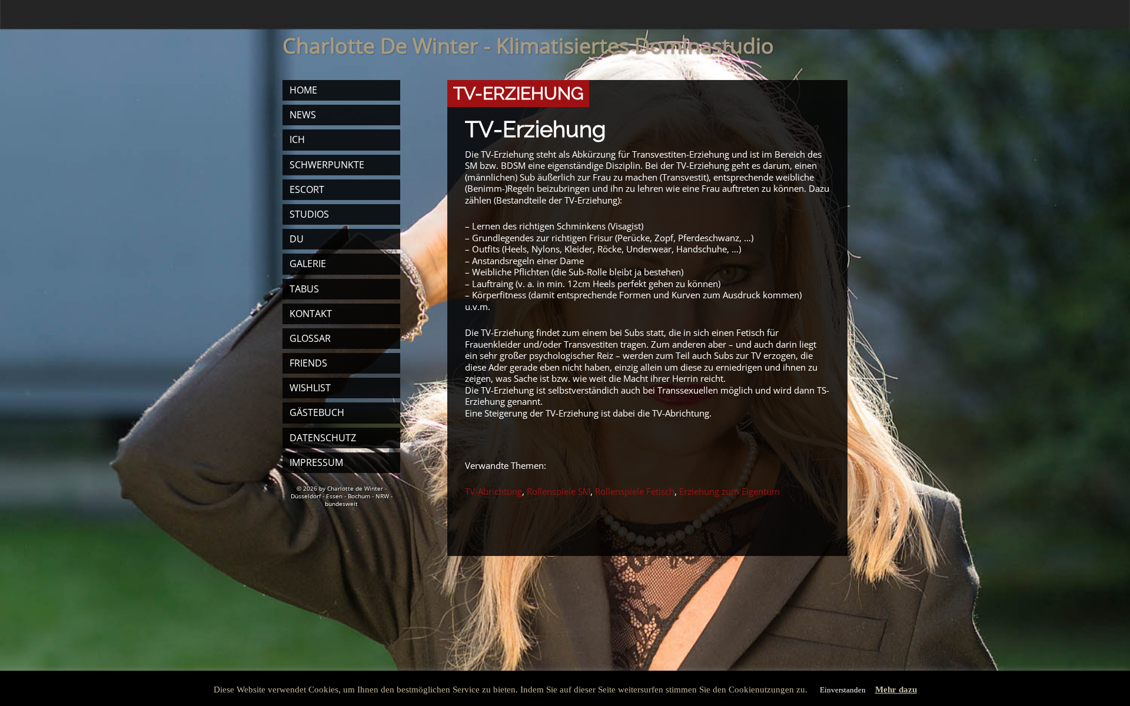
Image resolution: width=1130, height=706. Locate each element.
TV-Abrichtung (493, 491)
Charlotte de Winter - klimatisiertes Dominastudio (528, 45)
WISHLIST (310, 387)
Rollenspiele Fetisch (634, 491)
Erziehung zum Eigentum (729, 491)
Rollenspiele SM (558, 491)
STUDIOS (309, 214)
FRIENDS (308, 363)
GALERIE (308, 263)
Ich (297, 139)
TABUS (304, 288)
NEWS (303, 114)
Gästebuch (317, 412)
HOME (303, 90)
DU (297, 238)
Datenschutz (323, 437)
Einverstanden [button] (843, 689)
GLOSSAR (310, 338)
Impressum (316, 462)
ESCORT (307, 189)
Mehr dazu (896, 689)
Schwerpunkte (327, 164)
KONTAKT (311, 313)
